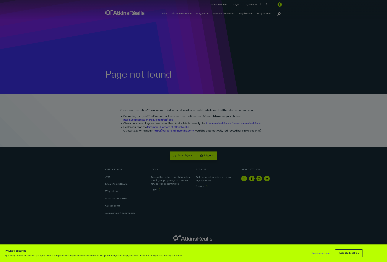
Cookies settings (320, 253)
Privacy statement (173, 256)
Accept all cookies (349, 253)
